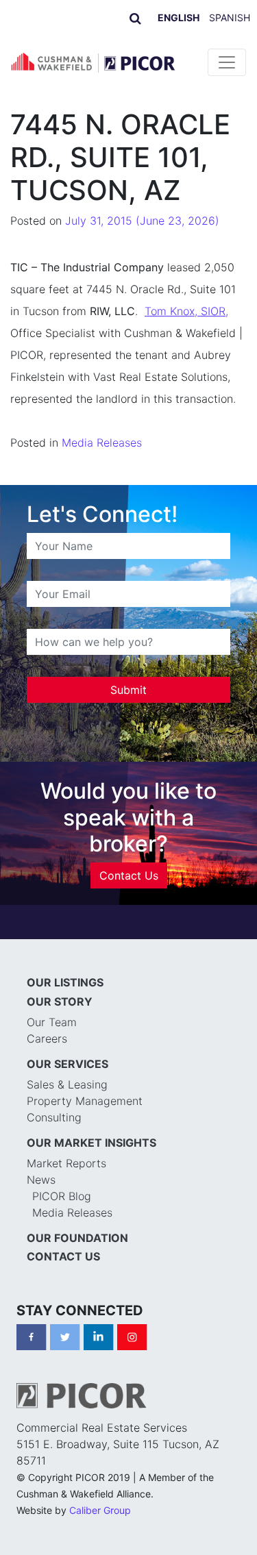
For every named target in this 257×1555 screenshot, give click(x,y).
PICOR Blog (61, 1196)
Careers (47, 1038)
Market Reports (66, 1163)
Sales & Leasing (67, 1084)
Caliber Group (100, 1510)
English (178, 17)
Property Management (85, 1101)
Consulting (54, 1117)
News (41, 1179)
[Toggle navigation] (227, 62)
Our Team (52, 1022)
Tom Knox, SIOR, (186, 311)
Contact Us (128, 875)
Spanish (229, 17)
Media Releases (102, 442)
